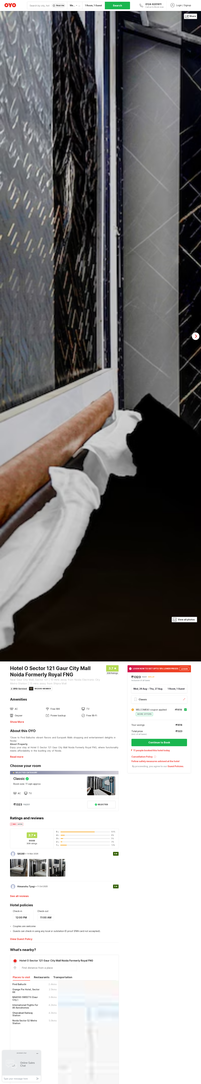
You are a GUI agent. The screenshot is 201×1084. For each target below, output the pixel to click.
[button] (159, 757)
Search (117, 5)
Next (195, 336)
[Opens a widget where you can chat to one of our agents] (21, 1066)
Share (192, 16)
